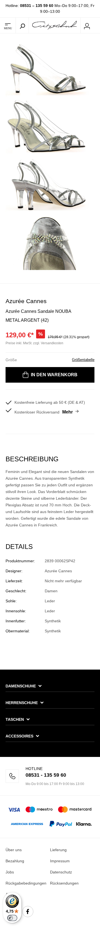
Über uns (14, 850)
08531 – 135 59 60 (36, 5)
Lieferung (58, 850)
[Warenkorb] (96, 25)
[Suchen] (22, 25)
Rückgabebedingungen (26, 883)
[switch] (12, 918)
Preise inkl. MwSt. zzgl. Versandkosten (34, 343)
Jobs (10, 872)
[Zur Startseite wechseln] (54, 25)
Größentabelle (83, 360)
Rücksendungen (64, 883)
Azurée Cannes (26, 301)
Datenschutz (61, 872)
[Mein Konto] (87, 25)
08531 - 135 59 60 (46, 775)
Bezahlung (15, 861)
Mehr (67, 412)
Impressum (60, 861)
